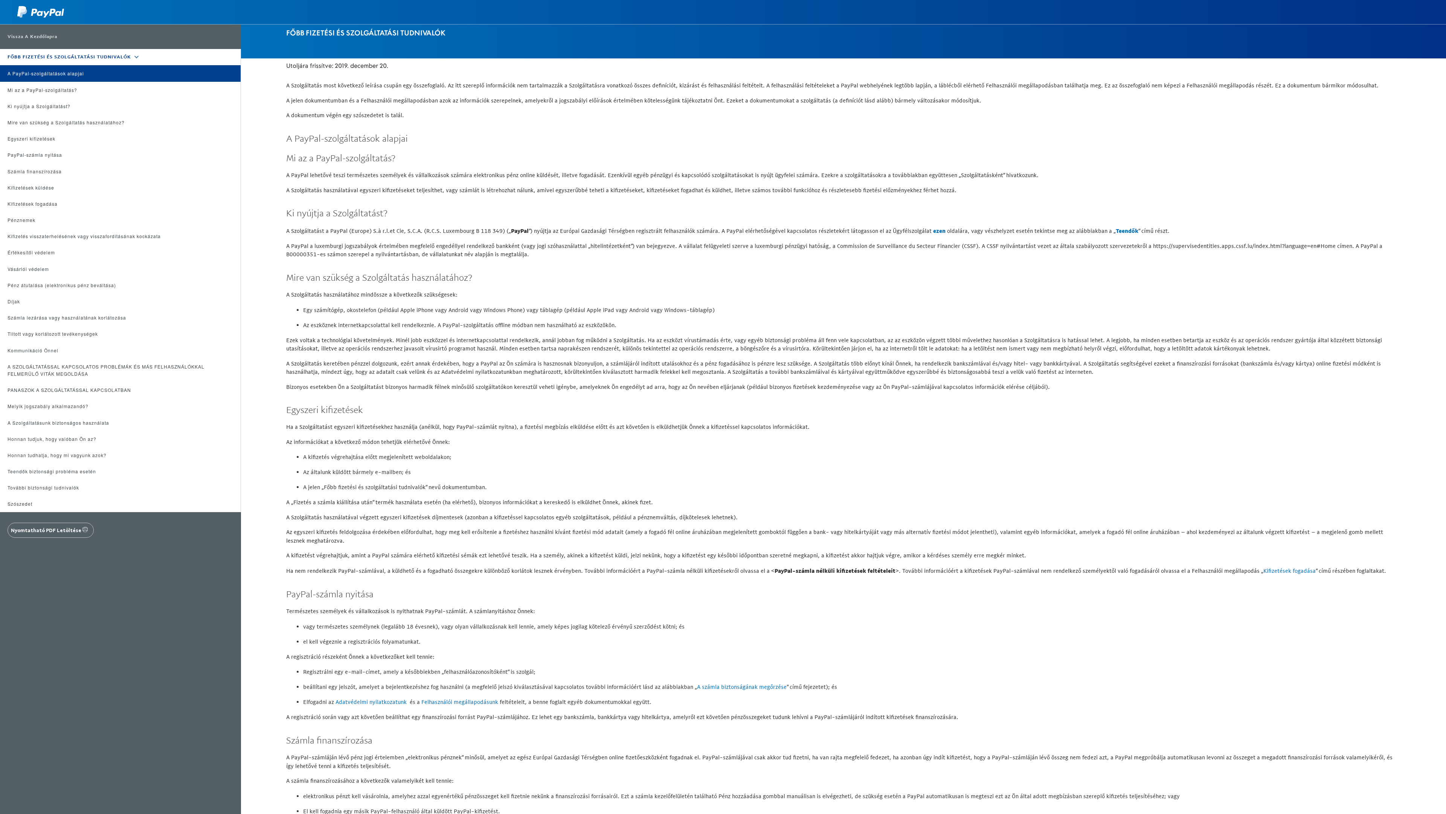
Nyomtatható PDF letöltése (46, 530)
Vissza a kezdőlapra (32, 37)
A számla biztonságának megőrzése (742, 686)
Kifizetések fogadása (1289, 570)
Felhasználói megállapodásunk (459, 701)
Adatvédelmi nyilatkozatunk (371, 701)
